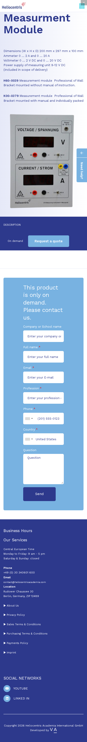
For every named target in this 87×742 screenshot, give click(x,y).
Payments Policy (17, 643)
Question (29, 450)
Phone (28, 409)
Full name (30, 347)
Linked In (21, 698)
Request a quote (49, 241)
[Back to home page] (14, 6)
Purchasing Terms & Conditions (27, 633)
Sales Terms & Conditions (24, 624)
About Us (13, 605)
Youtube (20, 688)
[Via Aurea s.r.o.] (53, 730)
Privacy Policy (16, 614)
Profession (31, 388)
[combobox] (28, 418)
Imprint (11, 652)
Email (27, 367)
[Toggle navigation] (82, 6)
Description (12, 224)
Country (29, 429)
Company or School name (42, 326)
